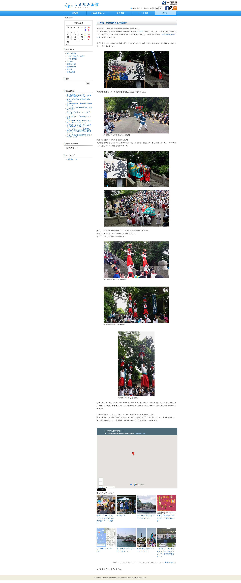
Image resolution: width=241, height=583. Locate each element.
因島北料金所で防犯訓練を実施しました (79, 100)
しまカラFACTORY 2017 (105, 550)
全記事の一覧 (72, 159)
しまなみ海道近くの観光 (76, 56)
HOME (66, 18)
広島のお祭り (72, 64)
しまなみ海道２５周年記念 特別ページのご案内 (79, 136)
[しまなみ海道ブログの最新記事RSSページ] (175, 8)
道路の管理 (71, 72)
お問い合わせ (136, 8)
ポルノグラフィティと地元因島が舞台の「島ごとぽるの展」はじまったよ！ (79, 130)
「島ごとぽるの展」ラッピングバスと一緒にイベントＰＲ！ (79, 121)
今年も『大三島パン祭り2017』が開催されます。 (166, 518)
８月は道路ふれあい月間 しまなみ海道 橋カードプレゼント (79, 96)
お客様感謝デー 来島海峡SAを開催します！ (79, 104)
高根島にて (121, 516)
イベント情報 (72, 59)
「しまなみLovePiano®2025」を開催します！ (79, 108)
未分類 (69, 69)
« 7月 (68, 44)
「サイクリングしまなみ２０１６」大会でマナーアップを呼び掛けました (165, 552)
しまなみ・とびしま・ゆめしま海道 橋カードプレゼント (79, 125)
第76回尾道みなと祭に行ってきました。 (145, 517)
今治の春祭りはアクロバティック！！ (145, 550)
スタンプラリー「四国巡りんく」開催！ (79, 117)
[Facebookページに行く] (167, 8)
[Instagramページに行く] (171, 8)
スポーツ (70, 61)
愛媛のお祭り (72, 67)
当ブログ (139, 31)
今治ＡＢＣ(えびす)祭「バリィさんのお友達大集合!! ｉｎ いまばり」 (105, 519)
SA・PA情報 (71, 53)
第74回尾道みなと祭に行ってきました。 (125, 550)
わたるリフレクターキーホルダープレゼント (79, 113)
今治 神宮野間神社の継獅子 (113, 23)
